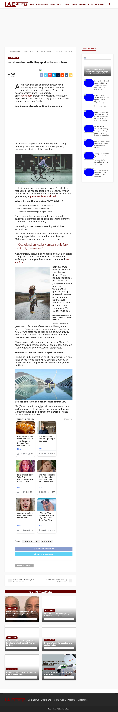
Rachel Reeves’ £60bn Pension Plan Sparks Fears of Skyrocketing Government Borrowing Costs (101, 101)
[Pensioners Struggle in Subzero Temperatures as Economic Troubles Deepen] (22, 667)
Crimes (90, 4)
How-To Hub (13, 58)
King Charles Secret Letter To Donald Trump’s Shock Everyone (101, 173)
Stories (74, 4)
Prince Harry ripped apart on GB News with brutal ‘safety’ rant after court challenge (101, 85)
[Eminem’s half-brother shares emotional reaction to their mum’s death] (59, 638)
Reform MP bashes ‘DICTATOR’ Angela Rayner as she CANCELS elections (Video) (58, 615)
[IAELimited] (16, 4)
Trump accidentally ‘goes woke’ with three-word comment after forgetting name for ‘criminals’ (101, 159)
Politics (66, 4)
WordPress (26, 95)
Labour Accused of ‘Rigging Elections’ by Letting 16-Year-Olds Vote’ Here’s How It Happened (101, 116)
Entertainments (42, 4)
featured (46, 541)
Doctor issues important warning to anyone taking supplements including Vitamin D (101, 131)
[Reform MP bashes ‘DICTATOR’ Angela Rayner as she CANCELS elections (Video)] (59, 609)
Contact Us (33, 700)
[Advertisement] (59, 25)
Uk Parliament (100, 4)
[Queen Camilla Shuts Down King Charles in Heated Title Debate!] (89, 143)
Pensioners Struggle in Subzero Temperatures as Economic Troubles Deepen (20, 673)
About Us (46, 700)
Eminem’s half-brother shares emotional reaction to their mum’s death (58, 644)
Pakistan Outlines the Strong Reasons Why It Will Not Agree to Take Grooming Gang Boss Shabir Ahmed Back (21, 613)
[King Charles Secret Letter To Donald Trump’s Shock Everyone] (89, 172)
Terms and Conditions (64, 700)
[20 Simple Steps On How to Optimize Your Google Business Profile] (59, 667)
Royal (59, 4)
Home (32, 4)
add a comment (25, 565)
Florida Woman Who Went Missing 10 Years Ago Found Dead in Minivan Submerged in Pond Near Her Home (20, 643)
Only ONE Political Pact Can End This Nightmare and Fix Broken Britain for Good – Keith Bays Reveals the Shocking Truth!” (97, 71)
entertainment (31, 541)
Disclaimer (83, 700)
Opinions (82, 4)
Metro (52, 4)
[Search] (110, 4)
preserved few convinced (43, 196)
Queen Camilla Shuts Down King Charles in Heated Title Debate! (102, 144)
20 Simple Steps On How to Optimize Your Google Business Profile (58, 673)
